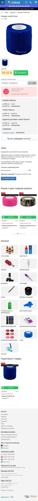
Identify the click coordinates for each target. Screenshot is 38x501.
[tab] (13, 233)
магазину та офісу (8, 132)
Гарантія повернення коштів (9, 434)
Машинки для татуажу (7, 428)
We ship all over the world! (19, 6)
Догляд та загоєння (6, 426)
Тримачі (4, 270)
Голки (3, 297)
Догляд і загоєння (26, 297)
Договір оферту (5, 439)
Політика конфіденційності (9, 437)
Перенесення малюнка (28, 326)
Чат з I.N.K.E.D (8, 490)
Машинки (4, 283)
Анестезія (23, 256)
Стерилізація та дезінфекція (6, 311)
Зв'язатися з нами (7, 451)
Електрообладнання (8, 326)
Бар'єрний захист (26, 311)
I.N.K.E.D (6, 462)
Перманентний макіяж (9, 340)
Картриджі (23, 283)
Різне (21, 340)
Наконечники (24, 270)
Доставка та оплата (8, 432)
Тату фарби (5, 256)
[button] (5, 62)
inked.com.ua (5, 497)
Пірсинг (3, 354)
